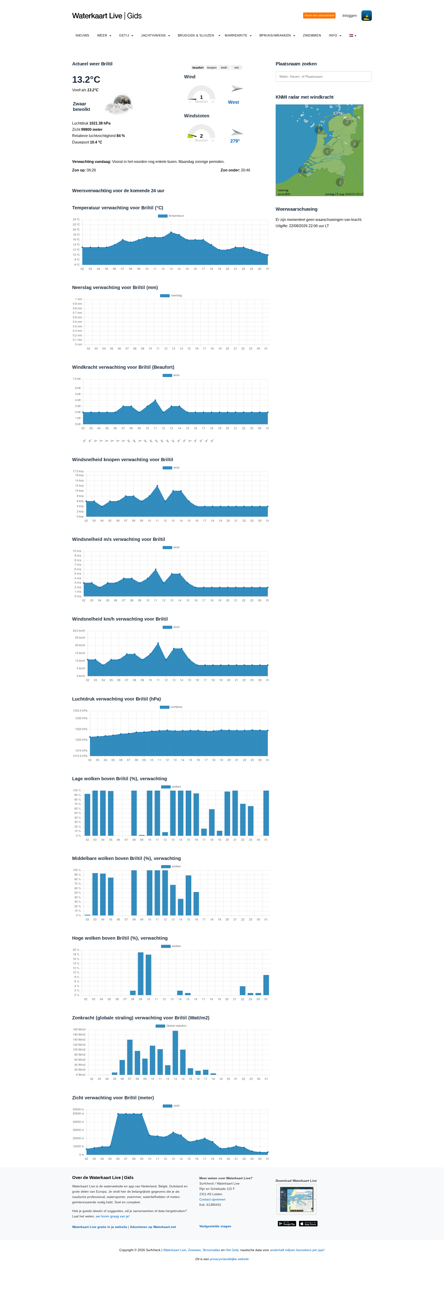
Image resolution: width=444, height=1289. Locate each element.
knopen (212, 67)
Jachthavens (154, 35)
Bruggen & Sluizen (196, 35)
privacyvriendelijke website (229, 1259)
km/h (224, 67)
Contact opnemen (212, 1199)
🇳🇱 (351, 35)
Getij (124, 35)
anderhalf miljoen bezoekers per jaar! (297, 1250)
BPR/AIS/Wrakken (275, 35)
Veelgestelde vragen (215, 1226)
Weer (102, 35)
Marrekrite (236, 35)
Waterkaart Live (174, 1250)
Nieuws (82, 35)
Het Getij (232, 1250)
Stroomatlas (211, 1250)
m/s (236, 67)
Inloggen (349, 16)
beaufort (198, 67)
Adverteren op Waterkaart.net (153, 1227)
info (333, 35)
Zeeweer (194, 1250)
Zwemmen (312, 35)
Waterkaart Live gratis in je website (99, 1227)
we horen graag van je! (113, 1216)
